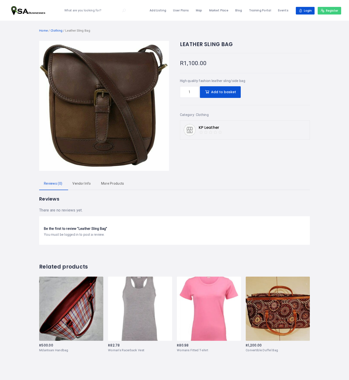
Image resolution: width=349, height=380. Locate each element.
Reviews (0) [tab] (53, 183)
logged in (71, 234)
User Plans (181, 10)
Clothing (56, 30)
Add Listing (158, 10)
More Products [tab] (112, 183)
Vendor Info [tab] (81, 183)
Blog (238, 10)
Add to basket (223, 92)
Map (199, 10)
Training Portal (260, 10)
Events (283, 10)
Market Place (218, 10)
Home (43, 30)
